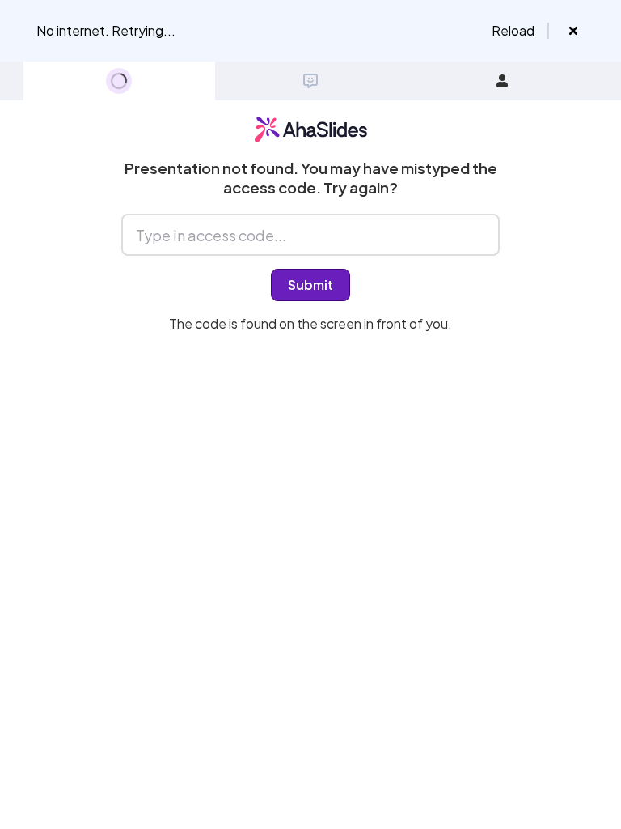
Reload (513, 30)
